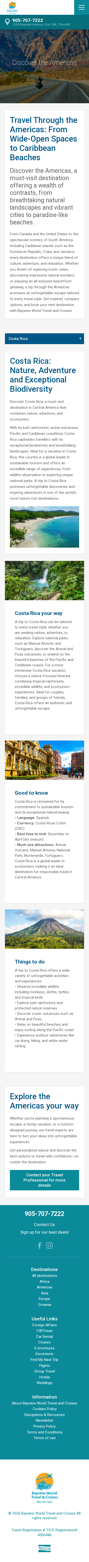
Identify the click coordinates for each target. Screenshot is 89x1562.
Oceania (44, 1304)
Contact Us (44, 1224)
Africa (44, 1281)
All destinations (44, 1275)
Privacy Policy (44, 1426)
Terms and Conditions (45, 1432)
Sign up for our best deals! (44, 1232)
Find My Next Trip (44, 1360)
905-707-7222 (44, 1213)
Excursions (44, 1354)
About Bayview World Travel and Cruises (44, 1403)
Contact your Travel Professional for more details (44, 1180)
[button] (81, 7)
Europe (44, 1299)
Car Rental (44, 1336)
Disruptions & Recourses (44, 1415)
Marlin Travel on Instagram (49, 1245)
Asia (44, 1293)
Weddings (44, 1383)
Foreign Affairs (44, 1325)
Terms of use (45, 1438)
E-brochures (45, 1348)
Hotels (44, 1377)
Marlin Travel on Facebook (39, 1245)
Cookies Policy (45, 1409)
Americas (44, 1287)
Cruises (44, 1342)
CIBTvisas (45, 1330)
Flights (44, 1365)
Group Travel (44, 1371)
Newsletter (44, 1420)
